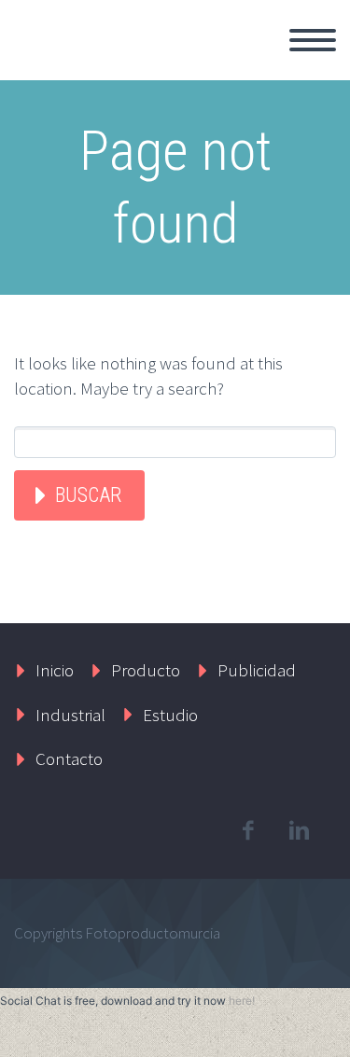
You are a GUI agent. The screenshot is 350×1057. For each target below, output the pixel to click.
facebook (247, 830)
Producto (145, 670)
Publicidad (256, 670)
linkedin (299, 830)
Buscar (88, 495)
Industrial (70, 714)
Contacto (69, 758)
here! (242, 1001)
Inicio (191, 61)
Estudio (170, 714)
